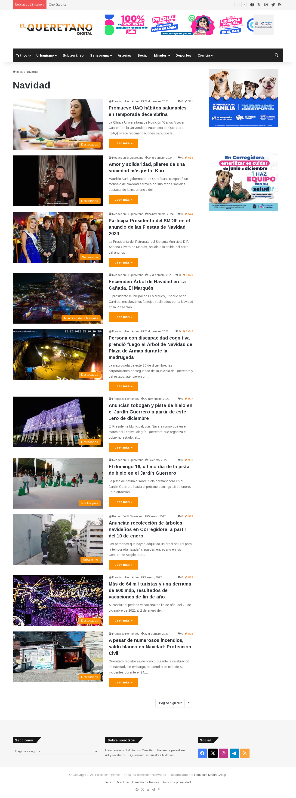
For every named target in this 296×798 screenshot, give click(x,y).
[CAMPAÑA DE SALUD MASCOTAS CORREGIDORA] (243, 209)
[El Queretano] (55, 29)
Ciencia (204, 55)
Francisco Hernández (125, 101)
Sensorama (99, 55)
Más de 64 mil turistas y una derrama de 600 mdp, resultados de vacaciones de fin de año (150, 590)
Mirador (160, 55)
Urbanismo (45, 55)
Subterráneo (73, 55)
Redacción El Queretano (127, 157)
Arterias (124, 55)
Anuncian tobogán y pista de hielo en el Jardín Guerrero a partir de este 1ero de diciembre (150, 412)
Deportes (183, 55)
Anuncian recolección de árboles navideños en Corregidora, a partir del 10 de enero (147, 529)
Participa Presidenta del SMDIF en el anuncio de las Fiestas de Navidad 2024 (149, 227)
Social (143, 55)
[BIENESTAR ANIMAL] (243, 126)
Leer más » (123, 143)
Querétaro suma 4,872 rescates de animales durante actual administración (100, 4)
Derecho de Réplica (146, 782)
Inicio (19, 71)
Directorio (122, 782)
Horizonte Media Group (210, 775)
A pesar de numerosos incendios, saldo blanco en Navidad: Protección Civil (150, 647)
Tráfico (21, 55)
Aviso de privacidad (177, 782)
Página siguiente (170, 703)
